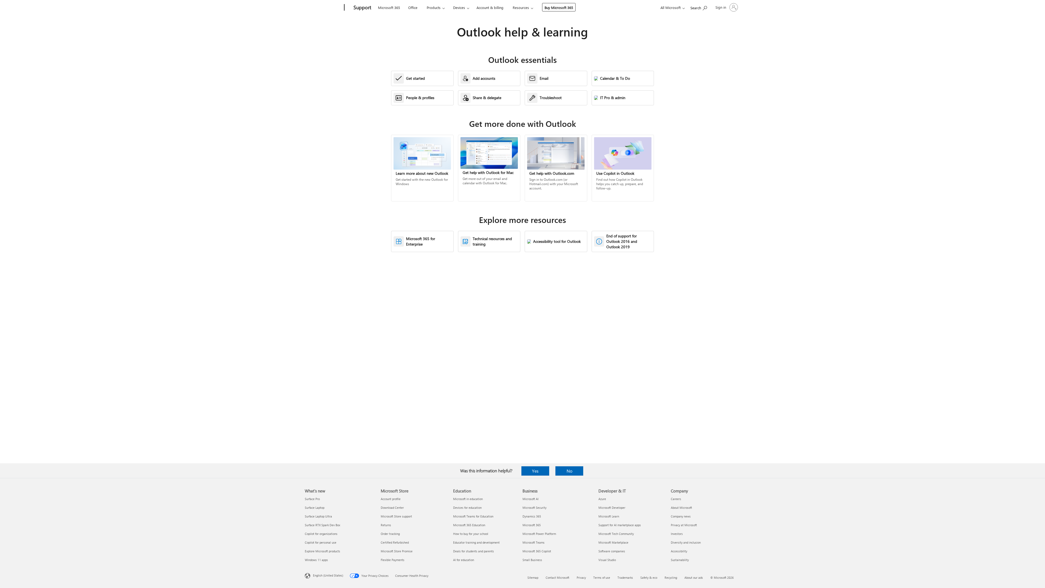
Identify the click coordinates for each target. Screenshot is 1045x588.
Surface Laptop (314, 508)
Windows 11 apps (316, 560)
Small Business (532, 560)
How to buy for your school (470, 534)
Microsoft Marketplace (613, 542)
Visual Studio (607, 560)
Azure (602, 499)
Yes (535, 471)
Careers (676, 499)
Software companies (611, 551)
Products (434, 7)
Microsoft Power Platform (539, 534)
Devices (459, 7)
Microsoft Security (534, 508)
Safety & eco (648, 577)
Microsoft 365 (389, 7)
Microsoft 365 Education (469, 525)
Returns (386, 525)
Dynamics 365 (531, 516)
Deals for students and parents (473, 551)
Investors (677, 534)
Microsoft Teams (533, 542)
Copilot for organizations (321, 534)
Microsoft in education (468, 499)
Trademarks (625, 577)
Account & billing (490, 7)
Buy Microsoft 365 (559, 7)
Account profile (391, 499)
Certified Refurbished (395, 542)
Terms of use (601, 577)
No (569, 471)
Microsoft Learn (608, 516)
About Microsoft (681, 508)
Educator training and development (476, 542)
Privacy (581, 577)
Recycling (671, 577)
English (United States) (328, 575)
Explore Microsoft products (322, 551)
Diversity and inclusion (686, 542)
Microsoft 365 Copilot (536, 551)
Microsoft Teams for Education (473, 516)
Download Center (392, 508)
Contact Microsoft (557, 577)
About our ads (693, 577)
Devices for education (467, 508)
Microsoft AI (530, 499)
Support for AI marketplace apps (619, 525)
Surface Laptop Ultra (318, 516)
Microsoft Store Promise (397, 551)
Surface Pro (312, 499)
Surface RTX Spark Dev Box (322, 525)
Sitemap (532, 577)
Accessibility (679, 551)
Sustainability (680, 560)
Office (412, 7)
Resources (521, 7)
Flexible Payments (392, 560)
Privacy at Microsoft (684, 525)
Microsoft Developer (611, 508)
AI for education (463, 560)
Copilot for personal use (320, 542)
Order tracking (390, 534)
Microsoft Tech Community (616, 534)
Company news (681, 516)
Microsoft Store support (396, 516)
